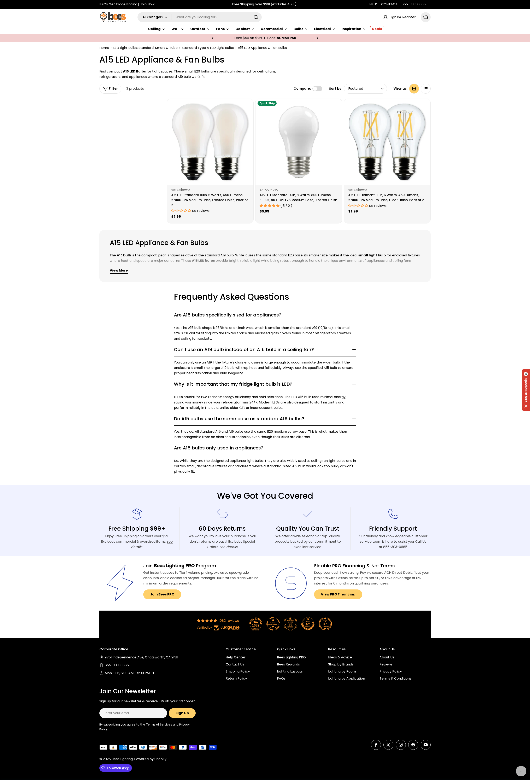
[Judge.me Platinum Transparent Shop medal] (273, 623)
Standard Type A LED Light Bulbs (208, 47)
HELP (373, 4)
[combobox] (199, 17)
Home (104, 47)
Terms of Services (159, 724)
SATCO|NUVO (180, 189)
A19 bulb (227, 255)
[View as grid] (414, 89)
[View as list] (426, 89)
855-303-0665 (414, 4)
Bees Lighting (122, 759)
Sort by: (335, 88)
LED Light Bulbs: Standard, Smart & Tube (145, 47)
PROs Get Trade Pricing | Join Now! (127, 4)
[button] (212, 38)
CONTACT (389, 4)
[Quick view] (247, 108)
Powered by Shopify (150, 759)
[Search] (255, 17)
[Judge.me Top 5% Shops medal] (307, 623)
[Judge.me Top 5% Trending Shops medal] (325, 623)
